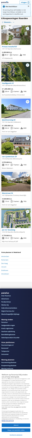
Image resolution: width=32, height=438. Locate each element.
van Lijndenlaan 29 (9, 157)
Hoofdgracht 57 (8, 83)
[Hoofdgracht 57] (16, 72)
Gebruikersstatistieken (9, 308)
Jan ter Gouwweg (8, 230)
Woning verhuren (7, 369)
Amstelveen (5, 274)
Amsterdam (5, 256)
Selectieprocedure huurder (10, 338)
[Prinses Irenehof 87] (16, 35)
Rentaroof (4, 348)
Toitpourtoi (5, 351)
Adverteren (5, 299)
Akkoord (16, 425)
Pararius (4, 2)
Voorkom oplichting (8, 331)
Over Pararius (6, 296)
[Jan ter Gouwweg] (16, 218)
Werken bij (5, 305)
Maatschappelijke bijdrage (10, 314)
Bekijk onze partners (7, 420)
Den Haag (4, 263)
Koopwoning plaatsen (8, 365)
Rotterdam (4, 260)
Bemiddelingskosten (8, 334)
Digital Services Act (7, 311)
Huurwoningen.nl (7, 345)
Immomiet (5, 354)
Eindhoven (4, 270)
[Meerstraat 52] (16, 181)
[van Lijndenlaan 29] (16, 145)
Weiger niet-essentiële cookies (16, 430)
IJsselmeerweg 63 (8, 120)
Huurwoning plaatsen (8, 362)
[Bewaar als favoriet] (27, 28)
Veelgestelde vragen (8, 325)
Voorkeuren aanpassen (16, 435)
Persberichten (6, 302)
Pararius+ (4, 322)
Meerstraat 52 (7, 193)
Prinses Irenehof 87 (9, 47)
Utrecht (3, 267)
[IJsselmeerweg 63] (16, 108)
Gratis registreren (7, 328)
